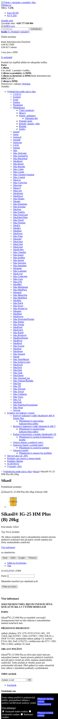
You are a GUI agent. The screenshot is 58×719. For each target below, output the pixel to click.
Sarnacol (17, 137)
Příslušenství (19, 107)
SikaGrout (18, 247)
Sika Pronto (18, 324)
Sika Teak (17, 372)
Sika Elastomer (20, 204)
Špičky (22, 129)
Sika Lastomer (20, 271)
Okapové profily (21, 450)
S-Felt (16, 145)
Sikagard (17, 239)
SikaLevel (18, 273)
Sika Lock (18, 279)
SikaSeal (17, 348)
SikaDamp (18, 193)
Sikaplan (17, 311)
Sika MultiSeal (20, 297)
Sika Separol (19, 354)
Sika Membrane (20, 287)
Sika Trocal (18, 391)
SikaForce (18, 233)
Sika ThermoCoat (21, 378)
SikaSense (18, 351)
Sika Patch (18, 303)
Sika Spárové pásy (21, 362)
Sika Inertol (18, 260)
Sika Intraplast (19, 265)
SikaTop (17, 383)
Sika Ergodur (19, 206)
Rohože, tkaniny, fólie (29, 123)
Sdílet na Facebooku (16, 563)
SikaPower (18, 316)
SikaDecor (18, 196)
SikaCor (17, 180)
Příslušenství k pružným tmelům (34, 447)
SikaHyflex (18, 249)
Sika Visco (18, 397)
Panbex (16, 102)
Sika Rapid (18, 332)
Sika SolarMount (21, 359)
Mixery (22, 113)
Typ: (3, 532)
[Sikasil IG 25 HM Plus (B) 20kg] (13, 507)
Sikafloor (17, 231)
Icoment (17, 97)
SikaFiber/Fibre (20, 217)
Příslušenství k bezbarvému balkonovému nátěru (32, 430)
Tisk (9, 565)
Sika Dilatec (19, 198)
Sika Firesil (18, 220)
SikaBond (17, 161)
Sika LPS (17, 281)
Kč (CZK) (12, 15)
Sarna (15, 134)
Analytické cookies (11, 714)
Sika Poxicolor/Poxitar (23, 319)
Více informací (9, 708)
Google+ (22, 558)
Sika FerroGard (20, 214)
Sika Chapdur (19, 252)
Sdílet (12, 558)
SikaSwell (18, 364)
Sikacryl (17, 188)
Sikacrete (17, 185)
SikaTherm (18, 375)
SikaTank (17, 370)
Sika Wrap (18, 407)
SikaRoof (17, 343)
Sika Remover (19, 335)
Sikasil (16, 356)
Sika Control (19, 177)
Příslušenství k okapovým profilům (35, 453)
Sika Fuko (18, 236)
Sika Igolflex (19, 257)
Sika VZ (17, 399)
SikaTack (17, 367)
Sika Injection (19, 263)
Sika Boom (18, 164)
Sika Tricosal (19, 389)
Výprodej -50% (14, 466)
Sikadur (16, 201)
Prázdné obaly (25, 121)
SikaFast (17, 209)
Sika (15, 150)
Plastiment (18, 105)
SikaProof (17, 327)
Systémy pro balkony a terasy (21, 413)
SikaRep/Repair (20, 338)
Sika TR (17, 386)
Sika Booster (19, 166)
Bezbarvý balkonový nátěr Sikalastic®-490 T (34, 426)
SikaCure (17, 190)
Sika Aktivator (20, 153)
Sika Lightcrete (20, 276)
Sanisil (16, 131)
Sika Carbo (18, 169)
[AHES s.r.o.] (8, 26)
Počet (3, 576)
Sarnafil (16, 140)
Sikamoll (17, 292)
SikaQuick (18, 330)
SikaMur (17, 300)
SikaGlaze (18, 241)
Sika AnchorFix (20, 156)
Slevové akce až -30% (17, 455)
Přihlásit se (6, 5)
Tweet (4, 558)
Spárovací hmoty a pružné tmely (28, 445)
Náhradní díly (31, 118)
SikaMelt (17, 284)
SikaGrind (18, 244)
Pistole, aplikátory (27, 115)
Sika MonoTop (20, 295)
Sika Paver (18, 306)
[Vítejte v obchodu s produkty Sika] (18, 2)
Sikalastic (17, 268)
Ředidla (22, 126)
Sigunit (16, 148)
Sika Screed (18, 346)
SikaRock (17, 340)
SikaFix (16, 225)
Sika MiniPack (20, 289)
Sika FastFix (19, 212)
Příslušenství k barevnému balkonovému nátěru (31, 422)
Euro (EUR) (13, 13)
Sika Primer (18, 322)
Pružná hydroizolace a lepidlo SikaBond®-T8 (34, 434)
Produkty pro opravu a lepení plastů (24, 458)
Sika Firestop (19, 223)
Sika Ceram (18, 172)
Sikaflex (17, 228)
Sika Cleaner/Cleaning (23, 174)
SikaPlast (17, 314)
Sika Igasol (18, 255)
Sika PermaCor (20, 308)
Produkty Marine (15, 461)
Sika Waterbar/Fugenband (25, 405)
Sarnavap (17, 142)
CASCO (17, 94)
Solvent (16, 410)
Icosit (15, 99)
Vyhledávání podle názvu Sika (21, 91)
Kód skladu (7, 527)
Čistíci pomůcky (26, 110)
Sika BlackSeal (20, 158)
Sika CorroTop (20, 182)
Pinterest (32, 558)
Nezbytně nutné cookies (16, 711)
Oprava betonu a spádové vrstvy (28, 442)
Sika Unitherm (20, 394)
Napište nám (7, 20)
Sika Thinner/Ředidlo (23, 381)
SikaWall (17, 402)
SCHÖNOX (13, 464)
